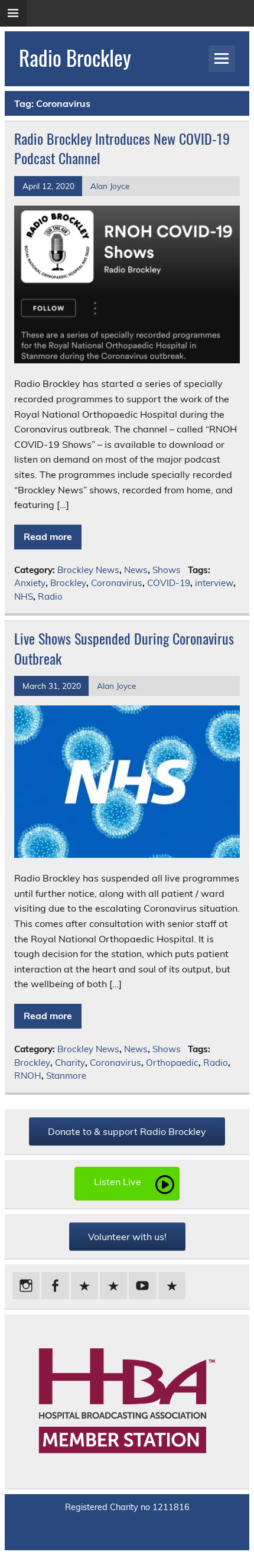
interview (214, 582)
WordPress (125, 1536)
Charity (70, 1062)
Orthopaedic (172, 1062)
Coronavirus (116, 582)
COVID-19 (168, 582)
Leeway (182, 1536)
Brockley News (88, 569)
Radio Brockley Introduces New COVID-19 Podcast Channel (122, 148)
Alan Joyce (109, 186)
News (136, 569)
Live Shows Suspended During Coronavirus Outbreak (124, 648)
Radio (50, 596)
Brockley (68, 582)
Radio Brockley (75, 57)
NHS (23, 596)
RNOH (27, 1075)
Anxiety (29, 582)
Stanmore (66, 1075)
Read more (48, 536)
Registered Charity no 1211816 (127, 1507)
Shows (166, 569)
